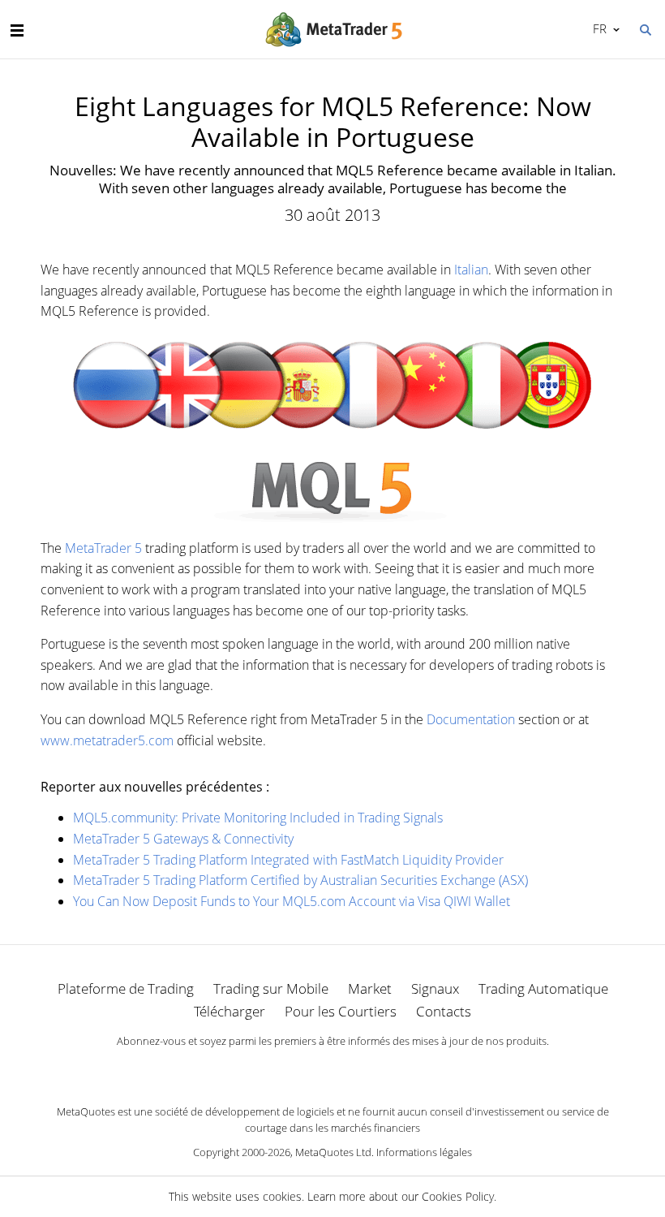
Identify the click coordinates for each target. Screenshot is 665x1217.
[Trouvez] (645, 28)
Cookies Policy (458, 1196)
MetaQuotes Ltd (333, 1152)
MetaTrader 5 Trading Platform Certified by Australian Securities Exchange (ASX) (300, 880)
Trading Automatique (543, 988)
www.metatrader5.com (107, 740)
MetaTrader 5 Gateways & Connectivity (183, 839)
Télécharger (229, 1011)
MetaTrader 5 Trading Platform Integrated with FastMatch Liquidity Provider (288, 860)
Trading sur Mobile (270, 988)
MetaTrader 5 (103, 548)
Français (597, 28)
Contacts (443, 1011)
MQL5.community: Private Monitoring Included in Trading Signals (258, 817)
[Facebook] (306, 1069)
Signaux (435, 988)
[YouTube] (358, 1069)
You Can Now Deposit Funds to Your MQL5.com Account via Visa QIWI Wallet (291, 901)
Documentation (471, 719)
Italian (471, 269)
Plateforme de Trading (126, 988)
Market (370, 988)
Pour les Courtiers (341, 1011)
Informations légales (424, 1152)
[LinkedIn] (332, 1069)
